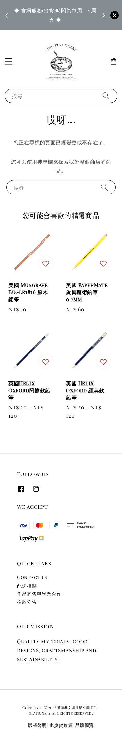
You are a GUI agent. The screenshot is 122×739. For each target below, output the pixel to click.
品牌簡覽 (84, 725)
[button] (8, 61)
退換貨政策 (61, 725)
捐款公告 (27, 602)
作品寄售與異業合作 (39, 594)
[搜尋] (106, 95)
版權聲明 (37, 725)
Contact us (32, 577)
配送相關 (27, 585)
